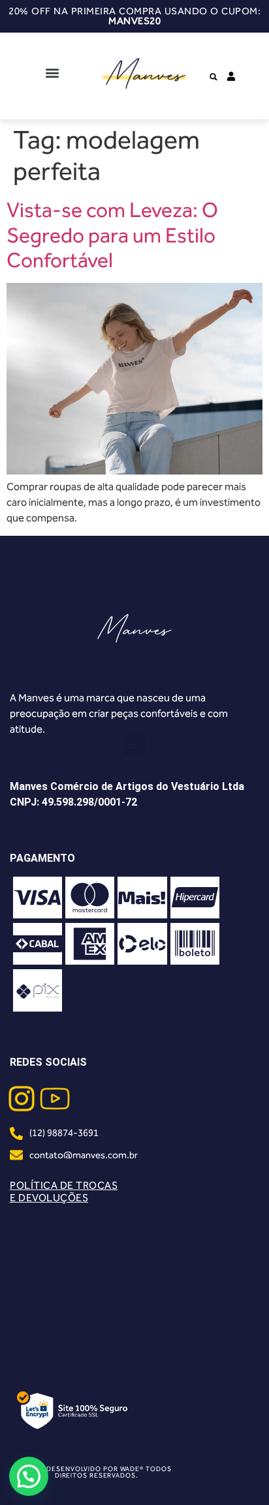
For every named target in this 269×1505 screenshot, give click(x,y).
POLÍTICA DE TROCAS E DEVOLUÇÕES (64, 1191)
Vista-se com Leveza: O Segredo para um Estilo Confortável (112, 234)
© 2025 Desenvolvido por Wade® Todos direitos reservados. (97, 1472)
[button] (52, 72)
